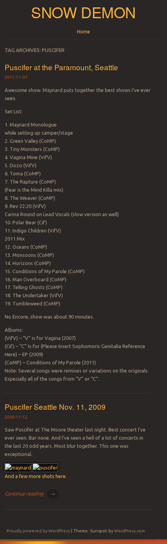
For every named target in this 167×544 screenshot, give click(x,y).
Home (83, 31)
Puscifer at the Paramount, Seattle (61, 67)
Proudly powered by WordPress (38, 530)
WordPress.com (129, 530)
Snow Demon (83, 12)
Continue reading (30, 493)
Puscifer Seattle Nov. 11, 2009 (55, 406)
